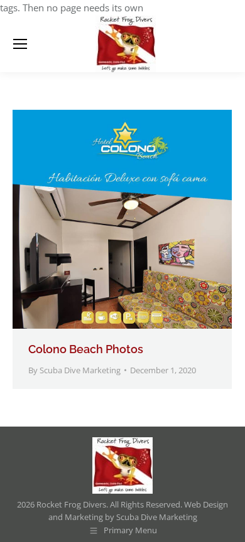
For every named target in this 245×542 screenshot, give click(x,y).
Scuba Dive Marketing (156, 517)
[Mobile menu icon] (20, 43)
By (74, 370)
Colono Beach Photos (85, 349)
